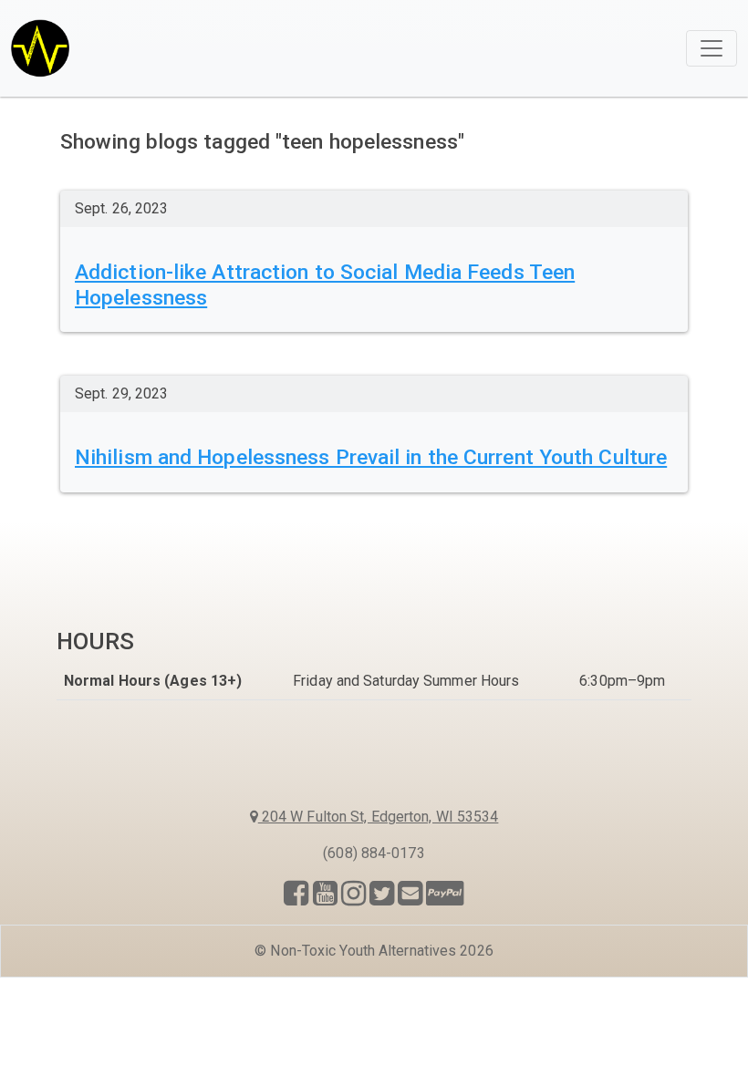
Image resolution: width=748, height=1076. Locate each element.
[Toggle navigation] (711, 48)
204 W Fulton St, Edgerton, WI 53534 (378, 816)
